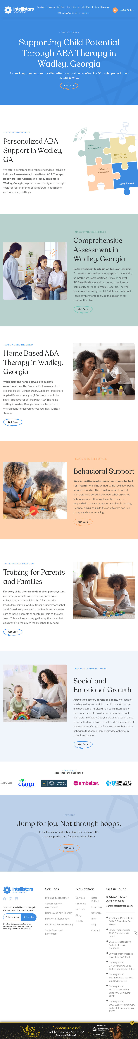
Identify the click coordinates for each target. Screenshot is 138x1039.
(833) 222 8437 (115, 901)
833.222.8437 (127, 10)
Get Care (69, 85)
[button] (71, 13)
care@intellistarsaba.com (119, 906)
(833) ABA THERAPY (117, 897)
